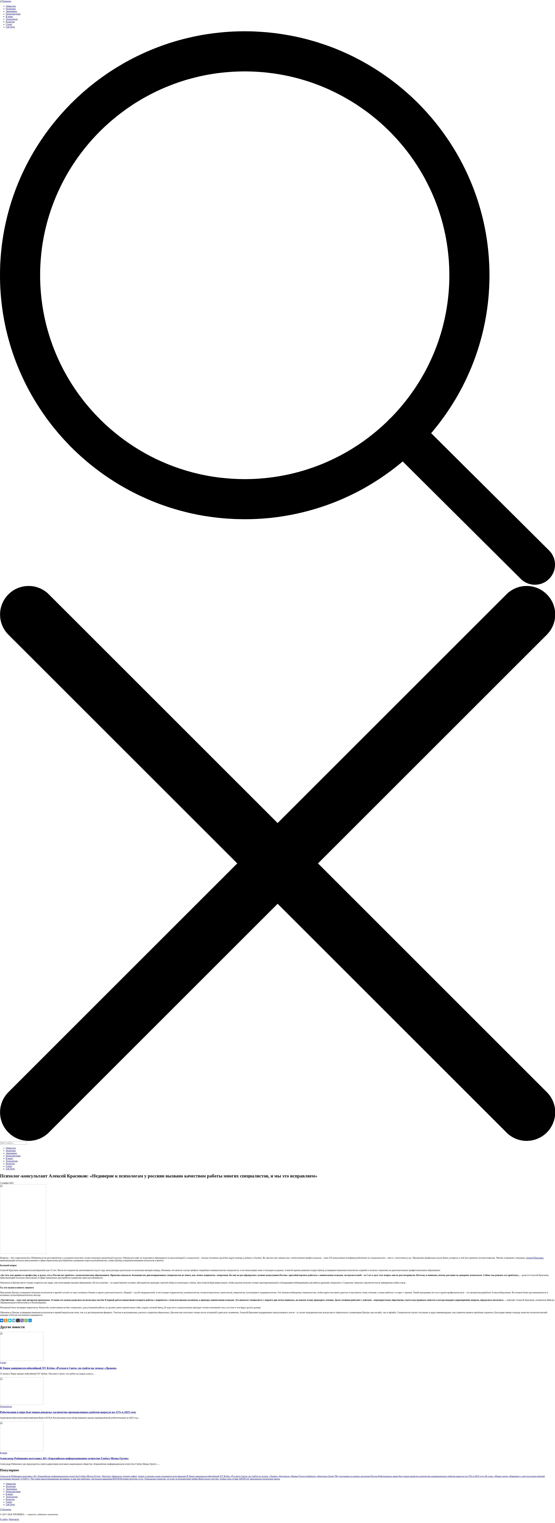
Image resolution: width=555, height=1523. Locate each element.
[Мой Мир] (30, 1320)
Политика (11, 9)
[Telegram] (14, 1320)
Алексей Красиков (534, 1258)
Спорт (9, 24)
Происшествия (13, 14)
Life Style (10, 27)
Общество (11, 6)
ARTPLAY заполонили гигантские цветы (259, 1479)
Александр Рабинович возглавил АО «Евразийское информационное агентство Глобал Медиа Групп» (64, 1458)
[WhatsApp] (26, 1320)
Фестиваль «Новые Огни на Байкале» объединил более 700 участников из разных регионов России (328, 1476)
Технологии (12, 19)
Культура (10, 22)
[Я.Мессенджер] (10, 1320)
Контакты (14, 1519)
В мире (9, 16)
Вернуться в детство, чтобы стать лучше (218, 1479)
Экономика (11, 11)
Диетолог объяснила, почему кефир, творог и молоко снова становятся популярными (144, 1476)
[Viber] (22, 1320)
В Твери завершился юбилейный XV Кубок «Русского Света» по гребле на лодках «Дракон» (58, 1368)
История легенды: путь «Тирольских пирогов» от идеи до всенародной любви (159, 1479)
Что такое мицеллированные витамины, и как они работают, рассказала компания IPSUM (75, 1479)
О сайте (4, 1519)
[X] (18, 1320)
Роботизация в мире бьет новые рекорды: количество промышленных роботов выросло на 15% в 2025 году (68, 1412)
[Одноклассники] (6, 1320)
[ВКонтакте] (1, 1320)
